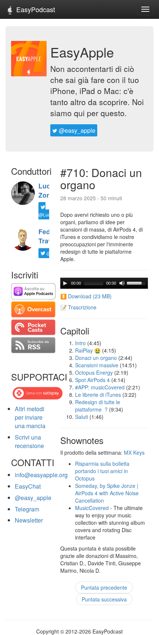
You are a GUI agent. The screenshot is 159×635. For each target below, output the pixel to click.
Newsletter (29, 520)
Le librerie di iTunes (98, 394)
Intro (80, 343)
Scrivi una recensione (29, 441)
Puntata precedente (104, 587)
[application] (104, 283)
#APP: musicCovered (100, 387)
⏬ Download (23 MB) (86, 296)
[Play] (65, 283)
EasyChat (28, 486)
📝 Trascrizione (78, 307)
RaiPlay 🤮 (88, 350)
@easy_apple (76, 130)
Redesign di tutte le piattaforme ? (97, 405)
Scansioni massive (96, 365)
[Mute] (122, 283)
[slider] (137, 282)
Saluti (81, 416)
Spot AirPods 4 (92, 380)
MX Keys (134, 452)
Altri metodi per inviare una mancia (30, 417)
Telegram (27, 509)
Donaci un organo (96, 357)
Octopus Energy (94, 372)
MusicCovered (92, 507)
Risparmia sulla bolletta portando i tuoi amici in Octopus (102, 471)
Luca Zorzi (46, 190)
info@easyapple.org (41, 475)
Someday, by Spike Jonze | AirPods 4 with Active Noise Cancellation (107, 493)
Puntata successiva (104, 599)
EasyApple (82, 51)
